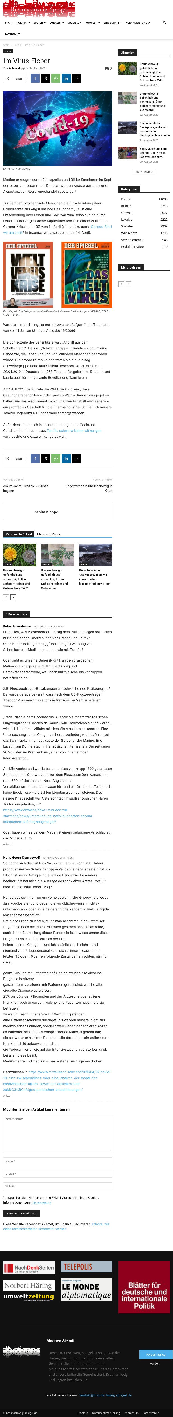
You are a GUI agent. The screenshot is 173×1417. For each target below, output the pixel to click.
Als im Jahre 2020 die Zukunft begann (25, 488)
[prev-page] (6, 597)
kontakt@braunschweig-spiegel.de (106, 1395)
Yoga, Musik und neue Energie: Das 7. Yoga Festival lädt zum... (153, 153)
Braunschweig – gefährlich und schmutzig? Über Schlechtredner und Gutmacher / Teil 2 (16, 579)
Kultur (38, 22)
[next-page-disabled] (128, 284)
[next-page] (13, 597)
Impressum (131, 1413)
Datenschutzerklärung (106, 1413)
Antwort (7, 844)
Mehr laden (142, 171)
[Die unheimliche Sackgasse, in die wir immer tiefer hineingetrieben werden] (95, 555)
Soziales (73, 22)
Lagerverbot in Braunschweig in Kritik (89, 488)
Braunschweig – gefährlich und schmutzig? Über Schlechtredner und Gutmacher (54, 579)
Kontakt (11, 33)
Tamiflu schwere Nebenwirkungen (74, 430)
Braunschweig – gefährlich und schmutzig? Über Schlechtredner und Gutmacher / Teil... (152, 72)
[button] (164, 23)
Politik (21, 22)
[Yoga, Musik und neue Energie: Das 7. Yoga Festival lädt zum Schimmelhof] (127, 153)
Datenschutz (42, 1203)
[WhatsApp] (55, 78)
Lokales (55, 22)
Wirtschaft (111, 22)
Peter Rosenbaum (17, 626)
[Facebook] (35, 78)
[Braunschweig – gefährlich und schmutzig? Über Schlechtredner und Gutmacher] (57, 555)
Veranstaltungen (138, 22)
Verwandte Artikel (19, 534)
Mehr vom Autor (48, 534)
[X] (45, 78)
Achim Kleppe (17, 68)
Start (9, 22)
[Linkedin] (66, 78)
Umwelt (91, 22)
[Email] (76, 78)
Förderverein (151, 1413)
